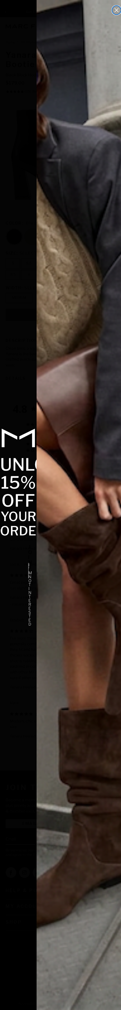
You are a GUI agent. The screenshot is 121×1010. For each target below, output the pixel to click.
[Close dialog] (116, 10)
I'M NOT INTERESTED (28, 571)
